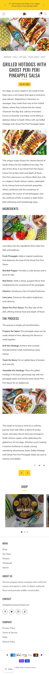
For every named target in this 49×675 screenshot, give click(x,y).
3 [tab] (27, 532)
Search (5, 567)
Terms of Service (9, 632)
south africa (33, 57)
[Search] (45, 13)
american (7, 57)
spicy (43, 57)
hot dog (22, 57)
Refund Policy (8, 641)
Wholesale (7, 563)
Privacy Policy (8, 628)
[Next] (43, 5)
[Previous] (5, 5)
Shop (4, 549)
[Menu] (3, 14)
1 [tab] (21, 532)
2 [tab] (24, 532)
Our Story (6, 554)
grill (15, 57)
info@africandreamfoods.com (15, 604)
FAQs (4, 637)
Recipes (6, 558)
